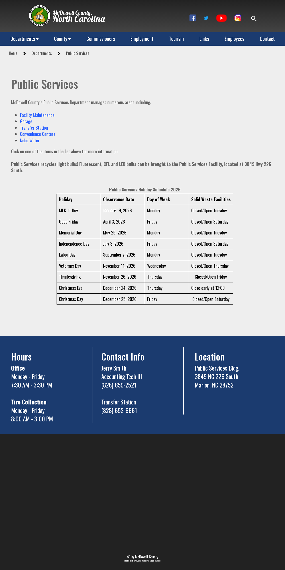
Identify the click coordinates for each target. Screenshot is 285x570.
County (60, 38)
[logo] (39, 13)
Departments (22, 38)
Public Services (77, 53)
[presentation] (39, 15)
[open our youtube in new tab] (221, 17)
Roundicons (158, 560)
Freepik (131, 560)
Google (152, 560)
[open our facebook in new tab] (192, 17)
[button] (192, 18)
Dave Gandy (137, 560)
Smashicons (145, 560)
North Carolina (79, 18)
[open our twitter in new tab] (206, 17)
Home (13, 53)
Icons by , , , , (142, 561)
